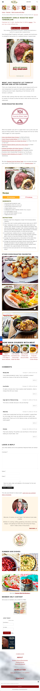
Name (4, 471)
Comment (5, 452)
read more (36, 14)
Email (4, 476)
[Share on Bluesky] (1, 340)
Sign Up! (13, 672)
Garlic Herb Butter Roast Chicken (10, 137)
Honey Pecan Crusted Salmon (9, 139)
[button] (38, 681)
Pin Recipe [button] (29, 197)
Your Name (5, 627)
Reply (35, 380)
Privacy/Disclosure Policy (23, 689)
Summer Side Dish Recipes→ (22, 593)
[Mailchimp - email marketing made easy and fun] (12, 633)
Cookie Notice (20, 662)
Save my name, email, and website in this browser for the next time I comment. (20, 484)
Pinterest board (29, 163)
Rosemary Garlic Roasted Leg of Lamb (12, 154)
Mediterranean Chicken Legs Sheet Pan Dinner (14, 141)
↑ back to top (20, 653)
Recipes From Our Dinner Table (15, 161)
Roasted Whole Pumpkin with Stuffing (12, 150)
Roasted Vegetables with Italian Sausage (12, 148)
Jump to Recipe (16, 28)
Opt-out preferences (15, 689)
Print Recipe (25, 28)
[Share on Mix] (1, 347)
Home (3, 12)
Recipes (8, 12)
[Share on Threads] (1, 351)
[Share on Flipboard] (1, 342)
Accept (20, 686)
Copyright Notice (20, 664)
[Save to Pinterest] (1, 354)
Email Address (6, 622)
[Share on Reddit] (1, 349)
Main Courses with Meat (18, 12)
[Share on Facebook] (1, 337)
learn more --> (33, 528)
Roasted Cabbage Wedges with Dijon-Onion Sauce (15, 144)
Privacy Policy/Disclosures (20, 660)
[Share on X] (1, 344)
